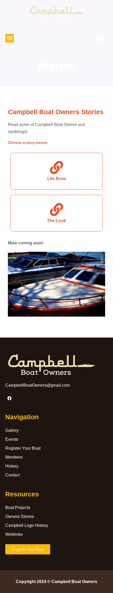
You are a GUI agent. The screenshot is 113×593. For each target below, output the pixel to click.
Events (11, 439)
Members (14, 457)
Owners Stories (19, 516)
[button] (9, 38)
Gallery (12, 430)
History (11, 466)
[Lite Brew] (56, 167)
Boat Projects (17, 507)
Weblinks (14, 534)
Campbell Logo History (26, 525)
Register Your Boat (22, 448)
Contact (12, 475)
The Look (56, 220)
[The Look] (56, 209)
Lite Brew (56, 178)
